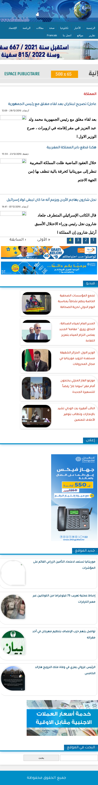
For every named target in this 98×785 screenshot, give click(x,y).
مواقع (80, 35)
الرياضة (26, 27)
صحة (51, 27)
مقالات (40, 27)
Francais (52, 35)
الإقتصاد (13, 27)
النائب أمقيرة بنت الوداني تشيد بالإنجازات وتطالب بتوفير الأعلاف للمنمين (76, 414)
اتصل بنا (67, 35)
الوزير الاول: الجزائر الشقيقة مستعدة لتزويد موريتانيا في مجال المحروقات (77, 358)
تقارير (92, 35)
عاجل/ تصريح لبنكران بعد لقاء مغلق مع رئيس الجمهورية (52, 104)
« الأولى (43, 240)
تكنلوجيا (64, 27)
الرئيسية (90, 27)
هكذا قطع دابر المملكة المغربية (71, 148)
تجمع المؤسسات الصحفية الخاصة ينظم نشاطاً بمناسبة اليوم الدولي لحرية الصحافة (76, 301)
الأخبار (77, 27)
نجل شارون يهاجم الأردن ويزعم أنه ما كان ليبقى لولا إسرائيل (51, 200)
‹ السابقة (18, 240)
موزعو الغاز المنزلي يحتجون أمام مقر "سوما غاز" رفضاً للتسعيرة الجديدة (77, 386)
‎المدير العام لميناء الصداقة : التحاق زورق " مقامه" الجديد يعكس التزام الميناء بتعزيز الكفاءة (77, 332)
